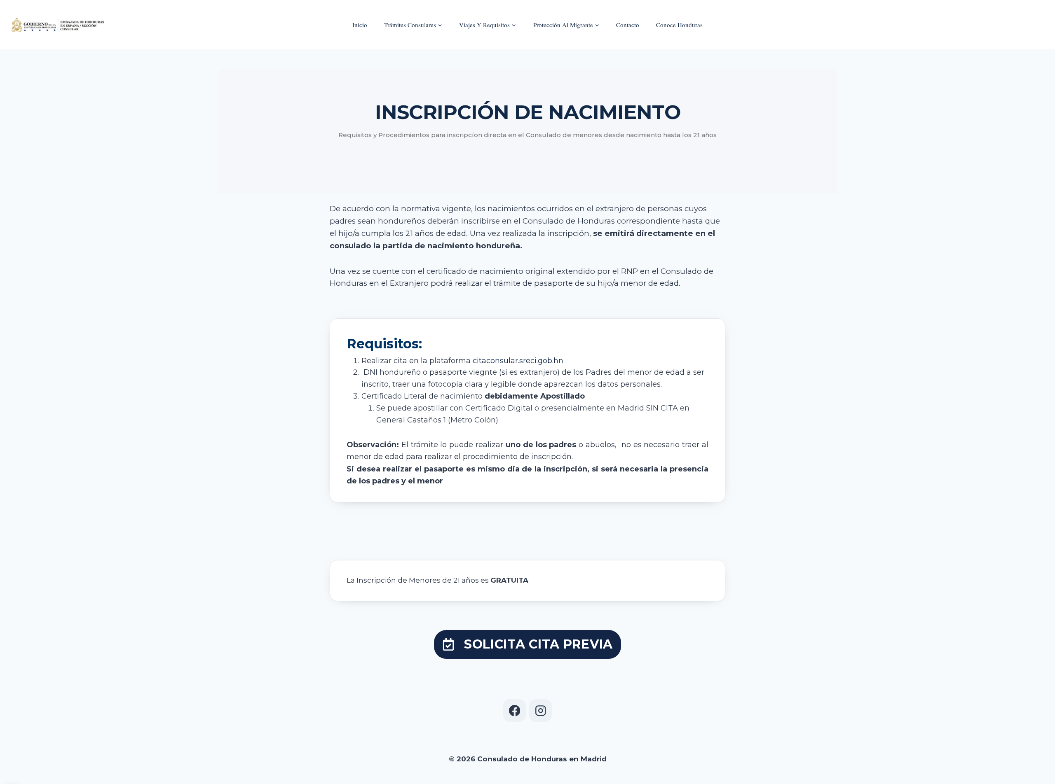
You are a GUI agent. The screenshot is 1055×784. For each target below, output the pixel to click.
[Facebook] (514, 710)
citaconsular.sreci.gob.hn (517, 360)
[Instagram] (540, 710)
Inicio (359, 25)
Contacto (627, 25)
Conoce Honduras (679, 25)
